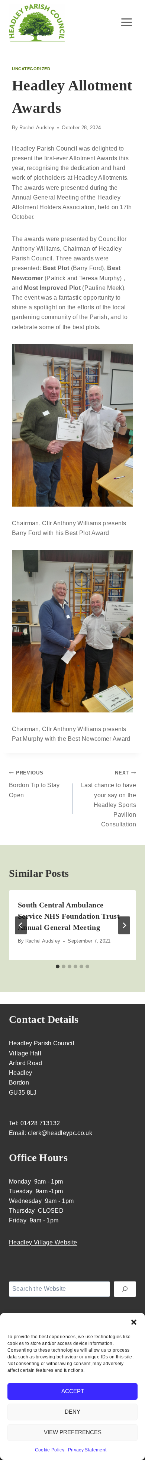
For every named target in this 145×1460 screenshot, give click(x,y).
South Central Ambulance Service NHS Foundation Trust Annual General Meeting (69, 916)
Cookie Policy (49, 1450)
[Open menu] (126, 22)
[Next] (124, 925)
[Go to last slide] (21, 925)
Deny (72, 1411)
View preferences (73, 1432)
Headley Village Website (43, 1242)
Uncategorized (31, 68)
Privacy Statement (87, 1450)
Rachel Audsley (36, 127)
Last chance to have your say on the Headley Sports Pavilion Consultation (108, 799)
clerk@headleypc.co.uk (60, 1133)
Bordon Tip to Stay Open (34, 784)
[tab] (57, 966)
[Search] (125, 1289)
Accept (72, 1391)
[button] (134, 1322)
